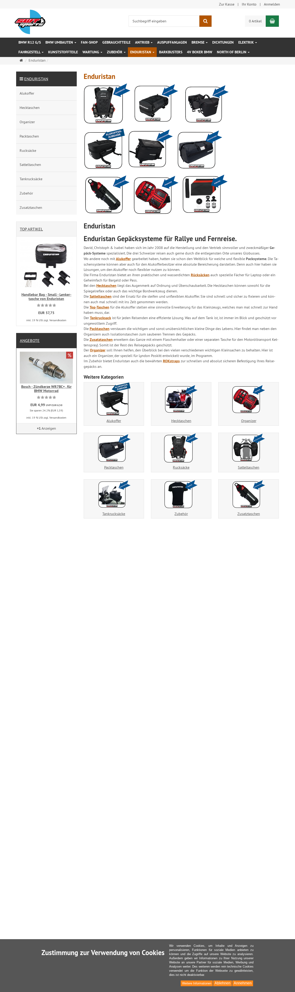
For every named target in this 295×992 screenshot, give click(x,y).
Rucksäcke (181, 467)
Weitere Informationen (196, 983)
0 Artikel (255, 21)
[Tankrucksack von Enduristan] (150, 151)
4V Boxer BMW (199, 52)
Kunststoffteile (63, 52)
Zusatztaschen (248, 513)
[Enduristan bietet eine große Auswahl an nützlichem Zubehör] (205, 196)
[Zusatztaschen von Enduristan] (107, 196)
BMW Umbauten (59, 42)
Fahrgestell (29, 52)
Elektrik (246, 42)
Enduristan (141, 52)
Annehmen (243, 983)
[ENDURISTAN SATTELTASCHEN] (205, 106)
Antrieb (142, 42)
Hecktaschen (181, 420)
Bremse (198, 42)
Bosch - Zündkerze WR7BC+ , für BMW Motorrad (46, 388)
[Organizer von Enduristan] (156, 197)
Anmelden (272, 4)
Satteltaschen (248, 467)
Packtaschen (114, 467)
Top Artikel (31, 229)
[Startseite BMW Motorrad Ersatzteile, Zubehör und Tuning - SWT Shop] (30, 21)
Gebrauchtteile (116, 42)
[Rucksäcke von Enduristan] (107, 105)
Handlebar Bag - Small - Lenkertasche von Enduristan (46, 296)
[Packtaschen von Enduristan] (199, 151)
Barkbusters (170, 52)
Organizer (248, 420)
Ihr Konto (249, 4)
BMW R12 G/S (29, 42)
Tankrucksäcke (113, 513)
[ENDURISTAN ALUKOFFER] (105, 151)
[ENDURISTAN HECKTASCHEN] (156, 105)
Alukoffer (113, 420)
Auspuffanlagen (172, 42)
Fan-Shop (89, 42)
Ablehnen (222, 983)
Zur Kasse (226, 4)
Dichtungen (223, 42)
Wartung (91, 52)
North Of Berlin (232, 52)
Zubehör (115, 52)
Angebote (30, 340)
